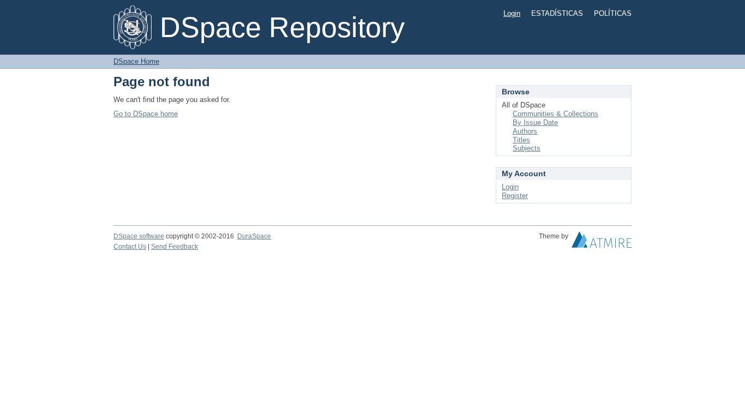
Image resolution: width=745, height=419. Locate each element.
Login (511, 13)
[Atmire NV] (602, 242)
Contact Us (129, 246)
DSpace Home (136, 61)
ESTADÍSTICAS (557, 13)
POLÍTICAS (613, 13)
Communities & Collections (555, 114)
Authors (525, 131)
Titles (521, 140)
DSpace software (138, 236)
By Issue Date (535, 122)
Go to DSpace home (145, 114)
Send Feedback (174, 246)
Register (515, 195)
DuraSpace (254, 236)
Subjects (526, 148)
